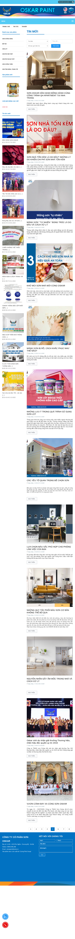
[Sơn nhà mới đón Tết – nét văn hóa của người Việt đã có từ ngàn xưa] (13, 381)
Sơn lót (4, 48)
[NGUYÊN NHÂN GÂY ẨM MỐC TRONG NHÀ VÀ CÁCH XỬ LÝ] (50, 656)
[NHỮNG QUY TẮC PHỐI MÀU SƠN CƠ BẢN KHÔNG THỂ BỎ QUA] (50, 587)
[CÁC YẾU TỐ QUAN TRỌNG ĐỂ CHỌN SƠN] (50, 457)
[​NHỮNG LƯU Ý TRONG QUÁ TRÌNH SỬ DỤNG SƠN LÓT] (50, 388)
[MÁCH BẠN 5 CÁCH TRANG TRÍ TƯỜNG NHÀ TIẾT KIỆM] (13, 265)
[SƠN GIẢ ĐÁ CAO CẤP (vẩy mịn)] (13, 89)
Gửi (42, 855)
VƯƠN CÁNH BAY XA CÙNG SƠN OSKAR (47, 804)
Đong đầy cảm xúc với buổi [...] (12, 220)
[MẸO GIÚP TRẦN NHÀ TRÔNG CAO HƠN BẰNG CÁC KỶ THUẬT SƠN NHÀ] (13, 323)
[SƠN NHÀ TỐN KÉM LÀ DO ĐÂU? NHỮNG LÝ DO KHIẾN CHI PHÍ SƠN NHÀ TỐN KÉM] (50, 134)
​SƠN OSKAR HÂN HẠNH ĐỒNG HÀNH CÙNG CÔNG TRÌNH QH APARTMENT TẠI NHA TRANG (48, 95)
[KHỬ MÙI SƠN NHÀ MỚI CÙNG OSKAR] (50, 262)
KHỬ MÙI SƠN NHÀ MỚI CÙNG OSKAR (46, 285)
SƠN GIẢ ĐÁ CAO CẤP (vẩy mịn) (12, 101)
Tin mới (24, 26)
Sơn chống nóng (7, 38)
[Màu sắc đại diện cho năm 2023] (13, 155)
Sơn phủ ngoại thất (8, 59)
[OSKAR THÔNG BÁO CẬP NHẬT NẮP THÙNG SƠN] (13, 294)
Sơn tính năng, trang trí (10, 69)
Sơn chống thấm (7, 64)
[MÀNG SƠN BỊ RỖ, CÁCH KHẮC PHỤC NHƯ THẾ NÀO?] (50, 325)
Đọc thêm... (32, 109)
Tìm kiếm (56, 46)
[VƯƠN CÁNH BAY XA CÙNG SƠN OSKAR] (50, 781)
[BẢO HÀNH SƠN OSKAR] (13, 128)
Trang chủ (6, 26)
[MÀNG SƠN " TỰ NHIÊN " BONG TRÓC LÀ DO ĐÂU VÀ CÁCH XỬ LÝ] (50, 199)
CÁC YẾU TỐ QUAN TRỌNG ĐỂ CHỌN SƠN (48, 480)
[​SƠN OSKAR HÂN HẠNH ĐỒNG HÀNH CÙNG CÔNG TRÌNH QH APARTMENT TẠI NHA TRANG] (50, 70)
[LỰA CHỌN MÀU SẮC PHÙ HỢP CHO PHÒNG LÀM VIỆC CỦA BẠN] (50, 524)
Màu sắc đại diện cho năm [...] (11, 167)
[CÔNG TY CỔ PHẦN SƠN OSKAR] (37, 11)
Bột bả (4, 43)
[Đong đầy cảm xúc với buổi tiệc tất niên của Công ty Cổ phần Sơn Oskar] (13, 209)
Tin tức (15, 26)
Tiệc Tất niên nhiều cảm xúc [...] (12, 194)
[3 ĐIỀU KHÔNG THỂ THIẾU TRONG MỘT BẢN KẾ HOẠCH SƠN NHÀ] (13, 235)
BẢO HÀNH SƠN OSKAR (10, 140)
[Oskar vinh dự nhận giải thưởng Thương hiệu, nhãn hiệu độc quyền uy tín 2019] (50, 717)
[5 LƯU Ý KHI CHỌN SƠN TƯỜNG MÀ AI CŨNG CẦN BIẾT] (13, 352)
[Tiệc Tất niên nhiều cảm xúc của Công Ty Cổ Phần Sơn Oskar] (13, 182)
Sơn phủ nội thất (7, 54)
